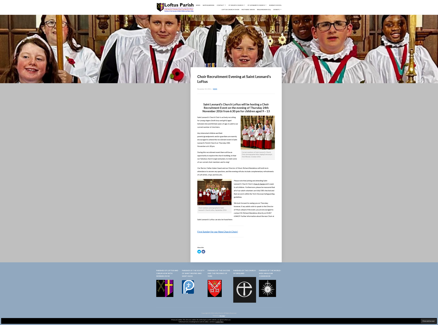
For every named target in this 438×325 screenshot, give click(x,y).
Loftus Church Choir (230, 9)
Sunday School (275, 5)
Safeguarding (208, 5)
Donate (276, 9)
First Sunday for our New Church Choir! (217, 231)
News (198, 5)
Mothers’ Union (248, 9)
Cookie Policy (219, 322)
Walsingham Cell (264, 9)
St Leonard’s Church (256, 5)
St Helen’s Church (236, 5)
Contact (220, 5)
